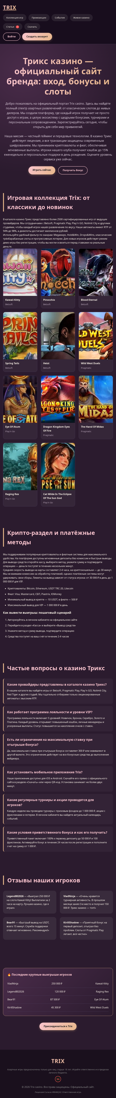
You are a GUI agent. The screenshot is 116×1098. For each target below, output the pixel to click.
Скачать (32, 26)
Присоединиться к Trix (58, 1026)
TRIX (9, 7)
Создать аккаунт (37, 36)
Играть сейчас (42, 170)
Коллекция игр (14, 17)
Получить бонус (73, 170)
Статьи (12, 26)
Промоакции (39, 17)
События (60, 17)
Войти (12, 36)
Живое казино (81, 17)
